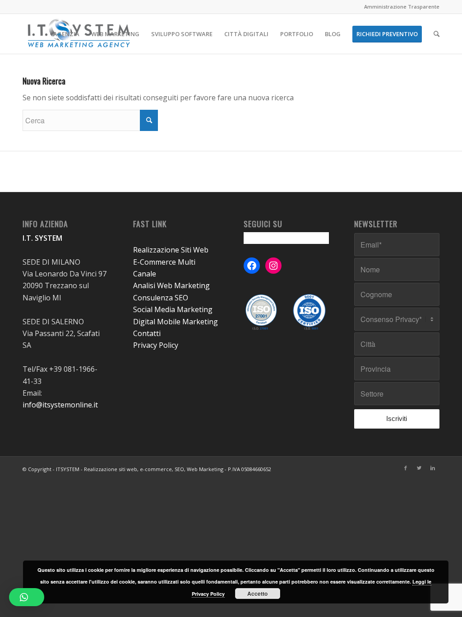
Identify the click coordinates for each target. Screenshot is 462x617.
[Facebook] (405, 468)
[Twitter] (419, 468)
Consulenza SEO (160, 298)
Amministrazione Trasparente (401, 6)
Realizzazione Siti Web (170, 250)
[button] (26, 597)
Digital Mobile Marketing (175, 322)
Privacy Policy (155, 345)
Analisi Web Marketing (171, 285)
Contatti (147, 333)
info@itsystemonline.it (60, 405)
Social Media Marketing (173, 309)
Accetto (257, 593)
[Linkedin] (432, 468)
